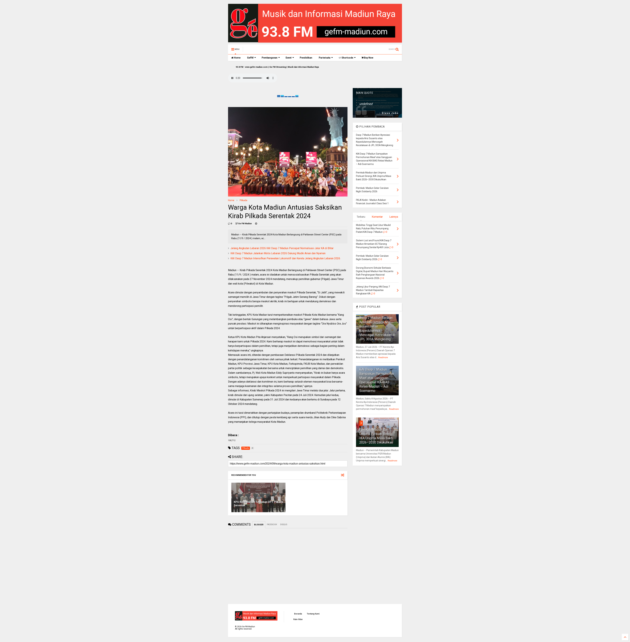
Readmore (383, 357)
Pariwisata (324, 57)
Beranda (298, 614)
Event (289, 57)
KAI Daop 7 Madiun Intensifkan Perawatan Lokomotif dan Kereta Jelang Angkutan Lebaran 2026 (285, 258)
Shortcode (347, 57)
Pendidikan (306, 57)
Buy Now (368, 57)
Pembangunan (269, 57)
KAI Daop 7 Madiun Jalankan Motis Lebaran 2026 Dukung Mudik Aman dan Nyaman (278, 253)
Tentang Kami (313, 614)
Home (237, 57)
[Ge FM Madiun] (262, 50)
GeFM (250, 57)
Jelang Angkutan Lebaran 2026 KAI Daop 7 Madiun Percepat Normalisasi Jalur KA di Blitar (282, 248)
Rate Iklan (298, 619)
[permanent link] (256, 223)
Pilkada (243, 200)
